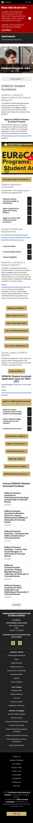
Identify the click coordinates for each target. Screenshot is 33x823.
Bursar (16, 659)
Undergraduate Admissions (16, 655)
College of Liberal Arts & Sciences (16, 735)
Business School (16, 718)
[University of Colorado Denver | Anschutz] (6, 2)
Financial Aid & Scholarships (16, 670)
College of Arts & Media (16, 725)
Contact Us (16, 756)
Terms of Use (16, 771)
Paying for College (16, 702)
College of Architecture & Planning (16, 721)
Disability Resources (16, 667)
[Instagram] (20, 645)
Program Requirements (12, 252)
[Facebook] (13, 645)
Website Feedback (16, 760)
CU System (16, 764)
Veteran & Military (16, 682)
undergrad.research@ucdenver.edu (17, 136)
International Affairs (16, 674)
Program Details (9, 246)
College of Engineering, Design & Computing (16, 730)
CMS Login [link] (16, 814)
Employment (16, 782)
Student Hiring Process (12, 429)
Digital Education (16, 663)
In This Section (15, 79)
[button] (12, 71)
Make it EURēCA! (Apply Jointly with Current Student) (12, 421)
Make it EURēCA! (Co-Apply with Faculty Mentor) (11, 211)
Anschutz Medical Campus (16, 714)
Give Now (16, 786)
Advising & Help (16, 690)
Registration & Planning (16, 705)
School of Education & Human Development (16, 740)
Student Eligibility (10, 257)
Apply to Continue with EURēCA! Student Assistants (11, 220)
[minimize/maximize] (30, 18)
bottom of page (22, 190)
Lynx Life (16, 698)
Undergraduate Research (11, 40)
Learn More (6, 30)
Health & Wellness (16, 694)
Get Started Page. (23, 298)
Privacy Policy (16, 767)
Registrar (17, 678)
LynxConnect (8, 36)
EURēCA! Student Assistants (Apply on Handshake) (11, 201)
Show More (16, 605)
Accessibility (16, 775)
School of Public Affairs (16, 745)
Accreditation (16, 778)
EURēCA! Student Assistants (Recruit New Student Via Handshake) (12, 412)
